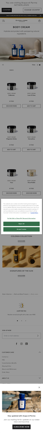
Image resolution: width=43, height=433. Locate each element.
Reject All (22, 224)
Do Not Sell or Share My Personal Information (21, 218)
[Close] (39, 387)
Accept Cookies (21, 229)
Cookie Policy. (34, 213)
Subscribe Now (21, 427)
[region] (21, 216)
